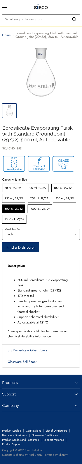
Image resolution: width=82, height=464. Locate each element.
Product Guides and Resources (20, 440)
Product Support (11, 444)
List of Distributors (56, 431)
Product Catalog (11, 431)
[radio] (12, 188)
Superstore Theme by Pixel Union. (22, 455)
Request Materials (54, 440)
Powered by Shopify (56, 455)
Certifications (33, 431)
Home (6, 35)
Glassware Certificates (45, 435)
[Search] (74, 19)
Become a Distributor (14, 435)
